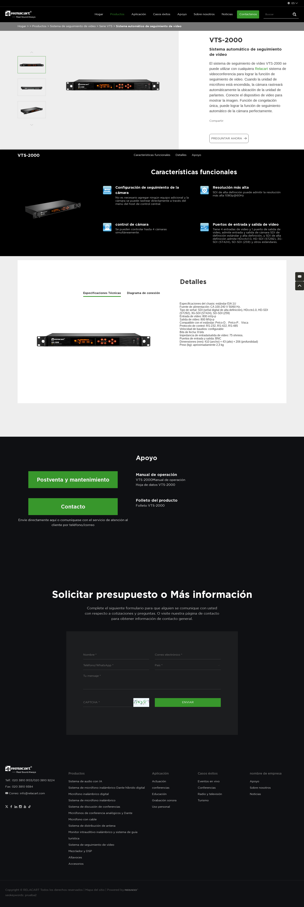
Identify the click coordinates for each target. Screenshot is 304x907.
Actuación (159, 781)
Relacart (261, 69)
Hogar (99, 14)
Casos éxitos (161, 14)
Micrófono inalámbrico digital (88, 794)
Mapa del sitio (94, 890)
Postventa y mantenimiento (73, 479)
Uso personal (161, 807)
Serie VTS (105, 26)
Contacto (73, 506)
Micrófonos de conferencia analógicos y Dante (100, 813)
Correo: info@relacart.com (26, 793)
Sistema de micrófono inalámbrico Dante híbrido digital (106, 788)
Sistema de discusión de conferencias (94, 807)
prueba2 (31, 895)
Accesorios (76, 864)
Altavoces (75, 857)
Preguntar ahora (227, 138)
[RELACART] (20, 14)
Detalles (181, 155)
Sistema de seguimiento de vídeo (73, 26)
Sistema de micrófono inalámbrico (91, 800)
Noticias (227, 14)
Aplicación (138, 14)
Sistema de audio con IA (85, 781)
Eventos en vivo (209, 781)
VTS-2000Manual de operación (160, 480)
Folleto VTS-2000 (150, 505)
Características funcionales (152, 155)
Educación (159, 794)
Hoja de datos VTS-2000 (155, 485)
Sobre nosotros (204, 14)
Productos (117, 14)
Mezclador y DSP (80, 851)
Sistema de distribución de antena (91, 826)
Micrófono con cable (82, 819)
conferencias (160, 788)
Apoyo (182, 14)
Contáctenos (248, 14)
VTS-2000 (29, 155)
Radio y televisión (210, 794)
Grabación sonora (164, 800)
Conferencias (207, 788)
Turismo (203, 800)
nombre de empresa (266, 773)
